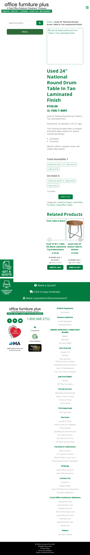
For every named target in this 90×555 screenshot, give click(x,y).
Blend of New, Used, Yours (65, 457)
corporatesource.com (65, 515)
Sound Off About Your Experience (65, 489)
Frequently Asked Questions (65, 365)
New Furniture (65, 451)
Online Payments (65, 308)
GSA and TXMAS (65, 343)
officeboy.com (65, 518)
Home (49, 22)
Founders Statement (65, 492)
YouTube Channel (65, 534)
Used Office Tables (64, 205)
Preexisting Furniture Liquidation (65, 461)
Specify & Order (65, 421)
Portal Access (65, 389)
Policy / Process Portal (65, 396)
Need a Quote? (46, 285)
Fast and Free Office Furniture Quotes (65, 360)
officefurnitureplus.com (65, 512)
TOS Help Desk (65, 408)
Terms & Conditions (45, 550)
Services (65, 417)
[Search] (39, 23)
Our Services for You (65, 438)
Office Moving (65, 428)
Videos (65, 530)
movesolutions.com (65, 505)
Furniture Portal (65, 400)
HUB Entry (65, 339)
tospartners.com (65, 501)
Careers (65, 380)
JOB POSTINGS (65, 376)
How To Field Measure (65, 368)
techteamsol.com (65, 508)
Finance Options (65, 317)
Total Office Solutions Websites (65, 497)
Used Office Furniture (65, 470)
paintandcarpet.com (65, 522)
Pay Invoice (65, 312)
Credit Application (65, 321)
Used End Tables (64, 202)
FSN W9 (65, 355)
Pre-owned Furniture (65, 454)
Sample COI (65, 352)
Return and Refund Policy (45, 552)
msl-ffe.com (65, 525)
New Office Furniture (65, 473)
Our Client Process (65, 435)
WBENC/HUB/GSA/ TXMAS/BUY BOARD (65, 331)
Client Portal (65, 403)
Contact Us (65, 478)
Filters (25, 32)
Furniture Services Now (65, 442)
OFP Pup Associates (65, 384)
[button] (85, 7)
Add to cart (65, 196)
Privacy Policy (45, 548)
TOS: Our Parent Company (65, 371)
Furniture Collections (65, 446)
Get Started (65, 348)
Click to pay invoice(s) (46, 292)
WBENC (65, 336)
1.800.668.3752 (38, 319)
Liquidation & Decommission (65, 431)
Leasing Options (65, 324)
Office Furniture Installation (65, 424)
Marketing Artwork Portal (65, 393)
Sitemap (65, 466)
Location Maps (65, 486)
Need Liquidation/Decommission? (46, 298)
